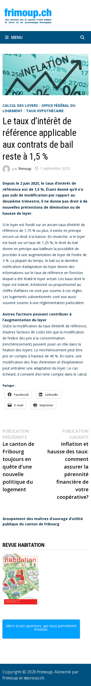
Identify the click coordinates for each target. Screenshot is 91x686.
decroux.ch (34, 678)
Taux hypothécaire (45, 110)
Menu (16, 37)
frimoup (24, 168)
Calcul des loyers (20, 105)
